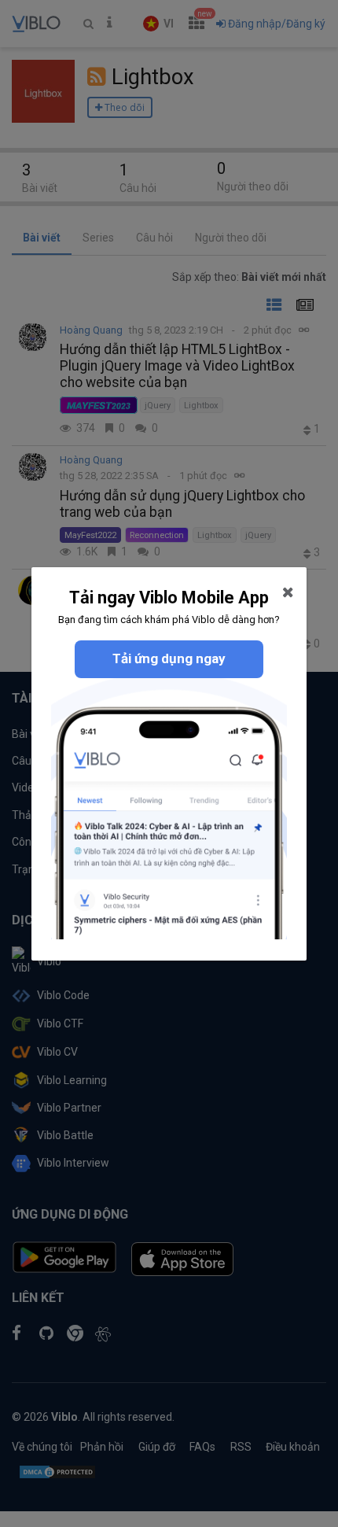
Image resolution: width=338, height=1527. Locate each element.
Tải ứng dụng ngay (169, 658)
